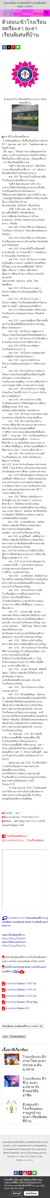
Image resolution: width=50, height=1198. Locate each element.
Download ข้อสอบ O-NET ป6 (20, 983)
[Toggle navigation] (46, 13)
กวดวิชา (14, 1145)
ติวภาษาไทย (26, 1153)
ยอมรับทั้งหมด (31, 1193)
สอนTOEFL (25, 1156)
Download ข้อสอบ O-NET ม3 (20, 989)
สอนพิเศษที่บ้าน (19, 1142)
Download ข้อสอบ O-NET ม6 (20, 995)
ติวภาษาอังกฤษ (38, 1149)
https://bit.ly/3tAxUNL (14, 945)
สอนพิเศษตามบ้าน (25, 1145)
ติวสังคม (34, 1153)
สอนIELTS (34, 1156)
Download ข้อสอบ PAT (17, 1008)
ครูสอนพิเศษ (7, 1142)
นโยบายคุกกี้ (18, 1188)
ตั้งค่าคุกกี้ (17, 1193)
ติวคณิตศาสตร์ (12, 1149)
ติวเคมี (11, 1153)
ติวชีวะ (17, 1153)
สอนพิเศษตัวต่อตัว (33, 1142)
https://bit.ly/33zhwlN (14, 938)
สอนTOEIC (15, 1156)
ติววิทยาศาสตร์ (25, 1149)
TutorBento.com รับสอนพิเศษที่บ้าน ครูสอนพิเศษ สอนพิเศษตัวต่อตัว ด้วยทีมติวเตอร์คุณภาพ (25, 921)
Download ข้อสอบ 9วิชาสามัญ (21, 1001)
